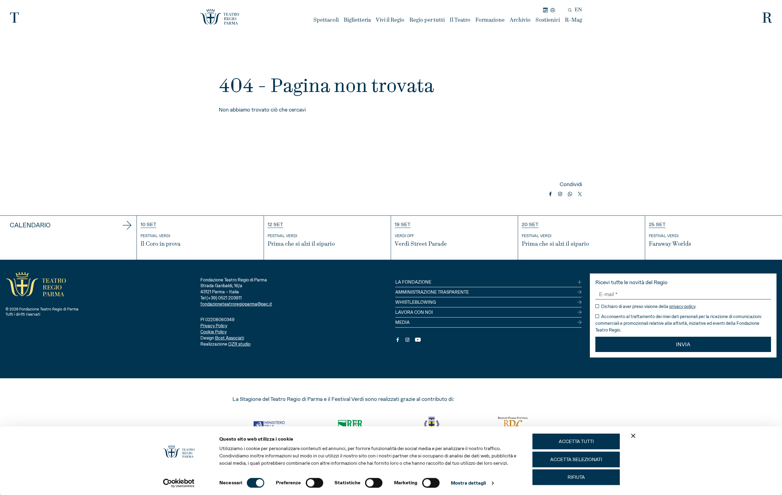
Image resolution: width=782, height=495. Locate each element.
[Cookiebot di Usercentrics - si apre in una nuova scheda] (179, 483)
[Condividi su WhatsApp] (570, 194)
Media (402, 322)
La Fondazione (413, 282)
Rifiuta (576, 477)
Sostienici (547, 20)
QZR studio (239, 344)
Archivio (520, 20)
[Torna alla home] (219, 17)
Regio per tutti (427, 20)
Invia (683, 344)
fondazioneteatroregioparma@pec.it (236, 304)
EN (578, 9)
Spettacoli (326, 20)
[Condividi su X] (579, 194)
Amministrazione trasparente (432, 292)
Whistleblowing (415, 302)
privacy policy (682, 306)
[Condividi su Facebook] (550, 194)
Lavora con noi (414, 312)
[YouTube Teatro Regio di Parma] (418, 339)
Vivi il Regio (390, 20)
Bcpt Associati (229, 338)
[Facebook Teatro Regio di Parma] (397, 339)
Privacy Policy (213, 325)
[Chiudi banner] (633, 436)
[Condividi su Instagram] (560, 194)
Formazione (490, 20)
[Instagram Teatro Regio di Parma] (407, 339)
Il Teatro (460, 20)
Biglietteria (357, 20)
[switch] (314, 483)
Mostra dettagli (468, 483)
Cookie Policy (213, 332)
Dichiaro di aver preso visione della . (648, 306)
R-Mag (573, 20)
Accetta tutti (576, 441)
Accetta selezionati (576, 459)
